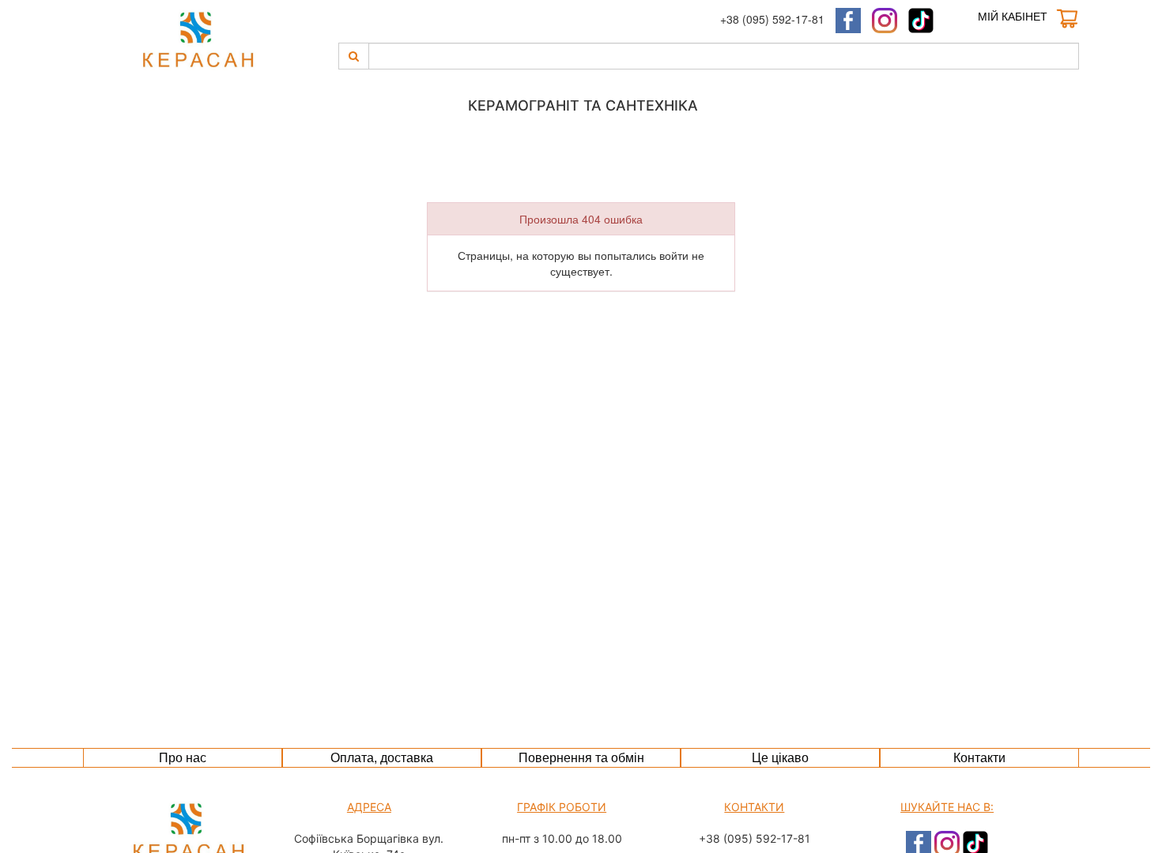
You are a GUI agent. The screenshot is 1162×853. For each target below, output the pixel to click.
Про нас (182, 757)
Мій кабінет (1012, 16)
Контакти (979, 757)
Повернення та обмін (581, 757)
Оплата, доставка (381, 757)
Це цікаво (780, 757)
